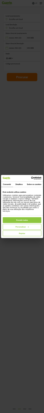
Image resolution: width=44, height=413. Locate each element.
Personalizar (20, 227)
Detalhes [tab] (19, 184)
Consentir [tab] (7, 184)
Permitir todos (22, 220)
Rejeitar (22, 233)
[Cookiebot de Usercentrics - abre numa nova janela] (31, 178)
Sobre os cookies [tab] (34, 184)
